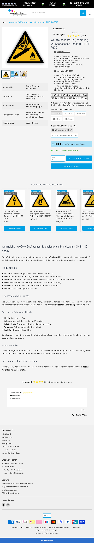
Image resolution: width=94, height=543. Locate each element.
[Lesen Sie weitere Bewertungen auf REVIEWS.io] (79, 415)
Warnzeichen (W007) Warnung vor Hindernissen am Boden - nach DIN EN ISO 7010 (40, 213)
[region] (47, 397)
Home (4, 22)
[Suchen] (83, 13)
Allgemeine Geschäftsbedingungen (47, 530)
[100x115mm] (57, 116)
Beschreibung (59, 29)
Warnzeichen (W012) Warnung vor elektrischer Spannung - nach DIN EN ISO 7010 (13, 215)
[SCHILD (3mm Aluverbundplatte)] (62, 132)
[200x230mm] (69, 116)
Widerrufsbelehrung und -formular (36, 527)
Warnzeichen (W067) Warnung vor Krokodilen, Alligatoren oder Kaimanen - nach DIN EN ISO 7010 (65, 215)
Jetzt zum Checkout (71, 166)
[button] (3, 397)
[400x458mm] (57, 121)
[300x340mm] (81, 116)
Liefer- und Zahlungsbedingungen (59, 527)
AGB (22, 527)
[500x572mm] (69, 121)
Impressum (15, 527)
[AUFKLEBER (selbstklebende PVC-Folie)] (65, 138)
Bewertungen (70, 34)
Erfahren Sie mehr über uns (10, 493)
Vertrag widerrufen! (47, 540)
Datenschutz (76, 527)
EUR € (46, 515)
